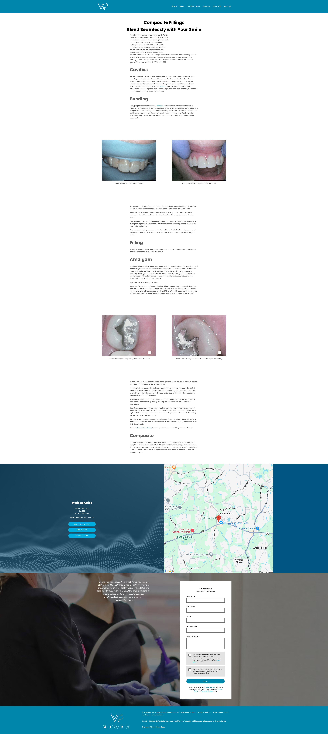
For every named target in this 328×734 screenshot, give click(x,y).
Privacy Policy (155, 727)
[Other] (128, 727)
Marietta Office (82, 503)
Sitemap (145, 727)
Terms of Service (207, 691)
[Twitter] (116, 727)
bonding (160, 106)
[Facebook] (111, 727)
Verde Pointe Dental (144, 428)
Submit (205, 681)
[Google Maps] (105, 727)
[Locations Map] (218, 518)
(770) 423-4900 (193, 6)
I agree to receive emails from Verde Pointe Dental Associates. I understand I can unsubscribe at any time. (207, 671)
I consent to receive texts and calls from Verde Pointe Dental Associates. (207, 658)
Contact (217, 6)
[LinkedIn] (122, 727)
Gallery (174, 6)
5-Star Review (127, 600)
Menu (226, 6)
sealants (163, 86)
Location (206, 6)
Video (182, 6)
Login (163, 727)
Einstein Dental (220, 721)
